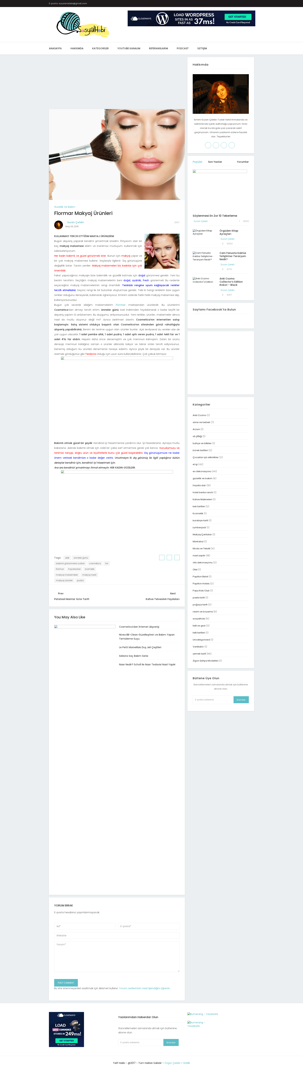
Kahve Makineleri (202, 499)
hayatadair (74, 569)
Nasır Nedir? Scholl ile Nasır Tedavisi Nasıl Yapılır (147, 664)
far (106, 563)
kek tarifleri (199, 506)
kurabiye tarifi (200, 520)
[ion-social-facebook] (219, 3)
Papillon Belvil (200, 576)
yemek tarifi (199, 653)
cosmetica (95, 563)
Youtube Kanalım (128, 48)
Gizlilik (186, 1063)
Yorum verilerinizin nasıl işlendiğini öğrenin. (144, 988)
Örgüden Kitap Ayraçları (229, 232)
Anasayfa (55, 48)
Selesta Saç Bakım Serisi (133, 656)
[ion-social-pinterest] (239, 3)
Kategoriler (100, 48)
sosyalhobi (199, 618)
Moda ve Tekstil (201, 548)
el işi (195, 464)
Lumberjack (199, 527)
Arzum (196, 429)
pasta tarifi (199, 597)
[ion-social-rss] (253, 3)
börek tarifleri (200, 450)
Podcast (183, 48)
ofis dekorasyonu (203, 562)
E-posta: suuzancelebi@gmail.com (68, 3)
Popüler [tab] (198, 162)
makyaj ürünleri (64, 580)
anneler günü (81, 557)
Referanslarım (158, 48)
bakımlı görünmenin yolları (70, 563)
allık (67, 557)
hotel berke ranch (203, 492)
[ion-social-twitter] (226, 3)
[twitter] (169, 557)
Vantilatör (198, 646)
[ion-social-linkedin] (246, 3)
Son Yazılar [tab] (215, 162)
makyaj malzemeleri (67, 574)
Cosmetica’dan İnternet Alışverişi (139, 627)
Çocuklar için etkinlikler (206, 457)
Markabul (198, 541)
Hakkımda (76, 48)
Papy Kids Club (201, 590)
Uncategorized (201, 639)
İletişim (202, 48)
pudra (80, 580)
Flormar (121, 305)
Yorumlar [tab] (243, 162)
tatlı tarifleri (199, 632)
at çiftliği (197, 436)
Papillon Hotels (201, 583)
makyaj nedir (89, 574)
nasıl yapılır (199, 555)
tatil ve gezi (199, 625)
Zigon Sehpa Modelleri (205, 660)
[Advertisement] (117, 83)
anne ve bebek (201, 422)
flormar (60, 569)
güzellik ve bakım (64, 207)
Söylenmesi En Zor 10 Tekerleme (215, 216)
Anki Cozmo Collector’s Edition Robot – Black (231, 282)
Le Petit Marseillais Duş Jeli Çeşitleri (140, 647)
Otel (195, 569)
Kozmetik (198, 513)
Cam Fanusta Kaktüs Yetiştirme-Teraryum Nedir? (233, 256)
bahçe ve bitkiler (202, 443)
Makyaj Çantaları (202, 534)
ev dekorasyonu (202, 471)
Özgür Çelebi (172, 1063)
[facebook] (162, 557)
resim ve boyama (203, 611)
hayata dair (199, 485)
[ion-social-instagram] (233, 3)
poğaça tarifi (200, 604)
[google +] (177, 557)
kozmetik (89, 569)
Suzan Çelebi (75, 222)
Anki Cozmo (199, 415)
